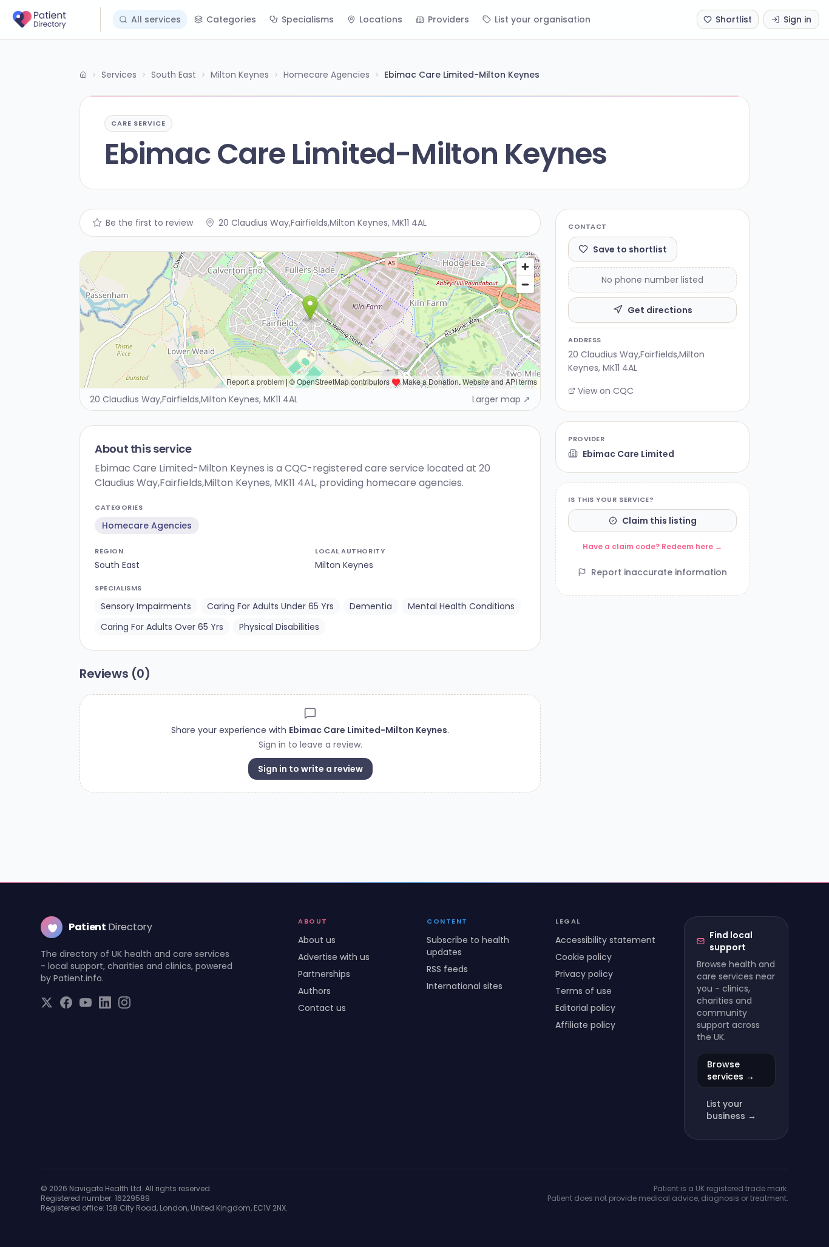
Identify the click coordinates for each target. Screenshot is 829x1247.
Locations (380, 19)
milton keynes (344, 565)
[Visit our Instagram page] (124, 1002)
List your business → (731, 1110)
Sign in (797, 19)
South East (173, 75)
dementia (371, 606)
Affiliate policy (585, 1025)
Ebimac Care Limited (628, 453)
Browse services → (730, 1070)
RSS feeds (447, 969)
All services (156, 19)
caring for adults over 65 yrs (162, 627)
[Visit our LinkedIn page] (105, 1002)
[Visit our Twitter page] (47, 1002)
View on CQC (606, 391)
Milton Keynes (240, 75)
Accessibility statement (605, 940)
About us (317, 940)
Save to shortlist (630, 249)
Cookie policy (583, 957)
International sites (464, 986)
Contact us (322, 1008)
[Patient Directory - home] (55, 19)
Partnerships (324, 974)
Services (119, 75)
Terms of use (583, 991)
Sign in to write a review (310, 769)
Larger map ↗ (501, 399)
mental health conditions (461, 606)
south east (117, 565)
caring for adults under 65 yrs (270, 606)
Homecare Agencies (326, 75)
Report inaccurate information (659, 572)
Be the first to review (149, 223)
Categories (231, 19)
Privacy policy (584, 974)
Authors (314, 991)
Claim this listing (659, 521)
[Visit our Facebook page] (66, 1002)
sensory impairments (146, 606)
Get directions (660, 309)
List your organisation (542, 19)
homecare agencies (147, 525)
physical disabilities (279, 627)
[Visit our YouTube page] (86, 1002)
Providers (448, 19)
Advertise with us (334, 957)
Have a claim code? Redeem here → (652, 546)
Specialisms (308, 19)
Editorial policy (585, 1008)
